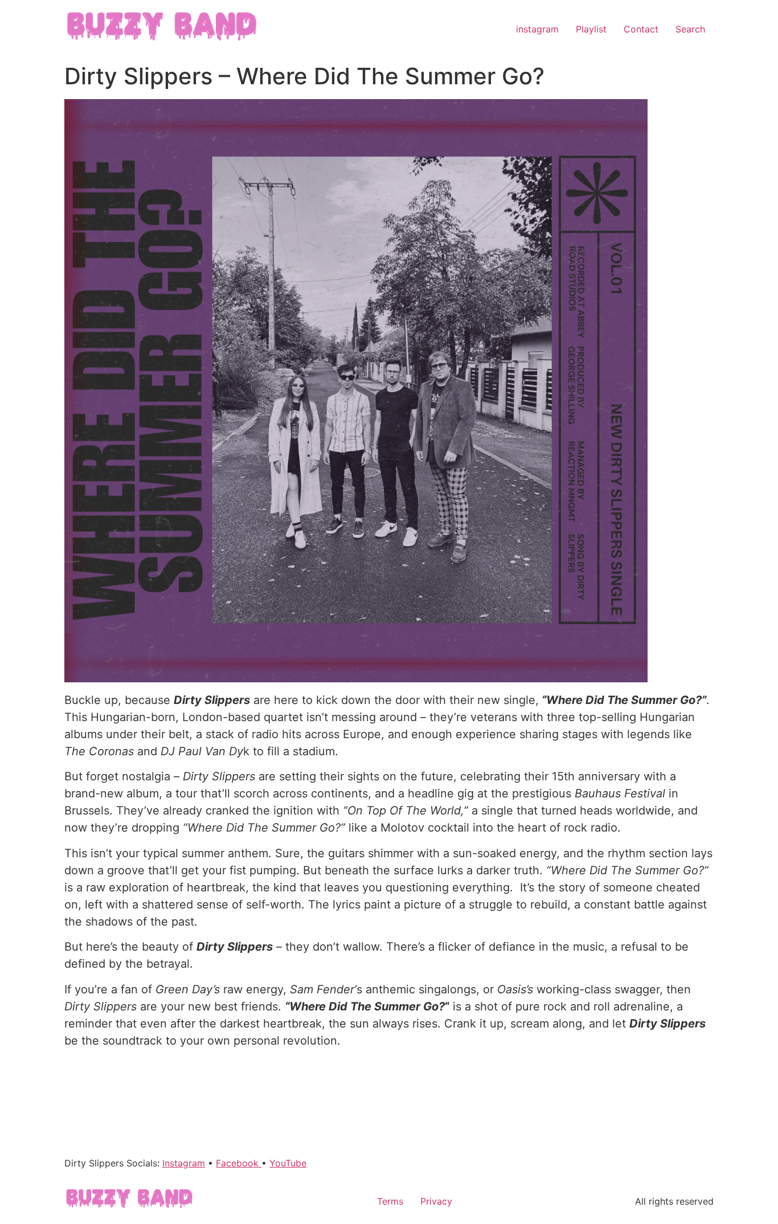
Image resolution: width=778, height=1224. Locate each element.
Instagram (183, 1163)
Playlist (591, 29)
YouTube (287, 1163)
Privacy (436, 1201)
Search (690, 29)
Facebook (238, 1163)
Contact (641, 29)
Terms (390, 1201)
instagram (537, 29)
